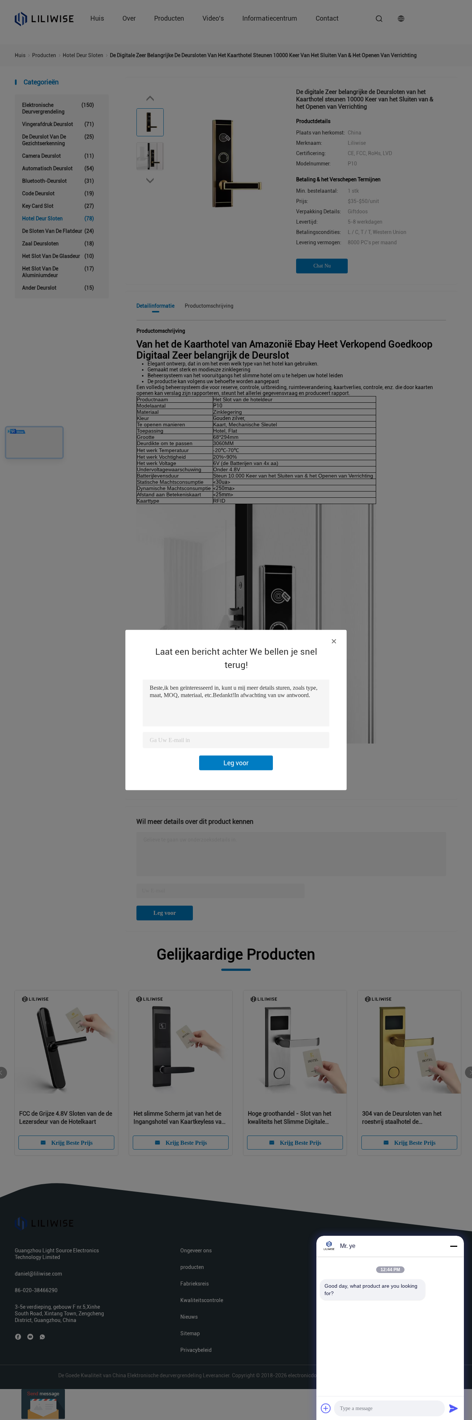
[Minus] (453, 1246)
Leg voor (236, 763)
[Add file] (326, 1408)
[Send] (453, 1408)
